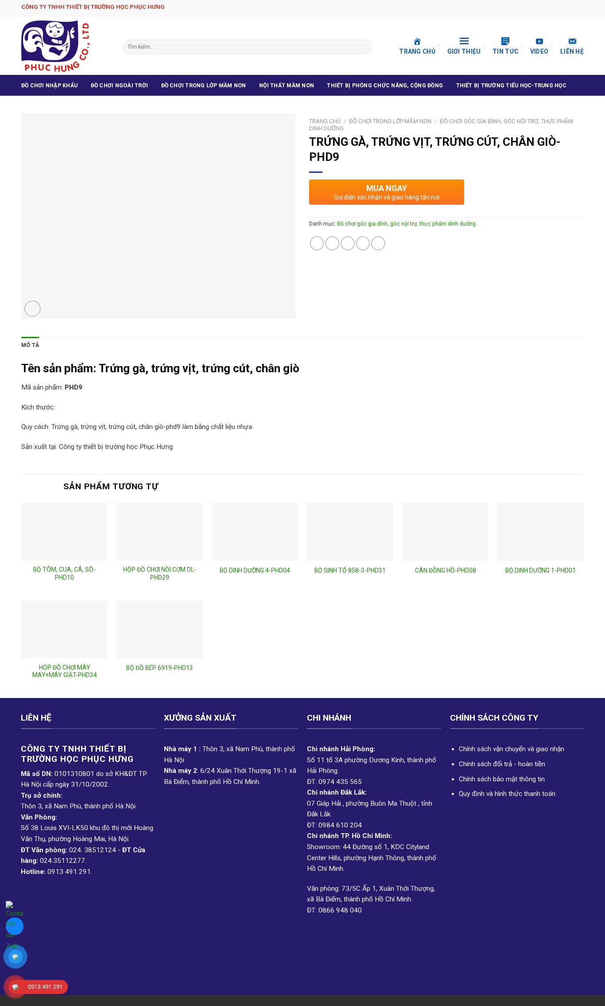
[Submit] (364, 47)
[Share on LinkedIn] (378, 243)
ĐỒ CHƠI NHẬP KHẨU (49, 85)
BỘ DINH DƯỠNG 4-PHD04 (255, 570)
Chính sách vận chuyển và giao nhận (511, 749)
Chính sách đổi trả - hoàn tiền (502, 764)
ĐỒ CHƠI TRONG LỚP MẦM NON (203, 85)
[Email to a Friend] (348, 243)
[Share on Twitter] (332, 243)
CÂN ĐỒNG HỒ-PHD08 (445, 570)
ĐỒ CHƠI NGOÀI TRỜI (119, 85)
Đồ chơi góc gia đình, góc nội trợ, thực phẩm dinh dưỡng (406, 224)
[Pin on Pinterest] (363, 243)
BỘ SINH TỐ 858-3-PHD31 (350, 570)
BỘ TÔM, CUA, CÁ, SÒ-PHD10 (64, 573)
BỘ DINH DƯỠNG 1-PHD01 (540, 570)
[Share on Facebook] (317, 243)
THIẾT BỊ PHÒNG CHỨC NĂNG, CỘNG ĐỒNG (385, 85)
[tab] (30, 346)
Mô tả (30, 345)
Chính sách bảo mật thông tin (502, 779)
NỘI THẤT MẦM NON (286, 85)
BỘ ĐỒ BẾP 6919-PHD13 (159, 667)
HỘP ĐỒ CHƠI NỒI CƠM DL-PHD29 (159, 573)
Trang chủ (325, 121)
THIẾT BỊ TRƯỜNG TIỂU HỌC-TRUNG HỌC (511, 85)
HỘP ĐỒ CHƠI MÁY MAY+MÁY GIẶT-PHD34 (64, 671)
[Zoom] (32, 308)
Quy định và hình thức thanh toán (507, 794)
